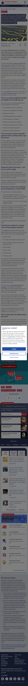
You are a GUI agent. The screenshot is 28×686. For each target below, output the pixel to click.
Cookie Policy (11, 336)
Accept (14, 349)
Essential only (14, 353)
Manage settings (14, 357)
